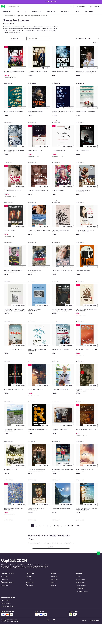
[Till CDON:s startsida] (3, 6)
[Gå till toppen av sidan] (98, 553)
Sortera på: (81, 38)
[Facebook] (54, 620)
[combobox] (40, 6)
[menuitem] (6, 11)
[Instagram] (48, 620)
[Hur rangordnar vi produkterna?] (76, 38)
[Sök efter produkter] (71, 6)
